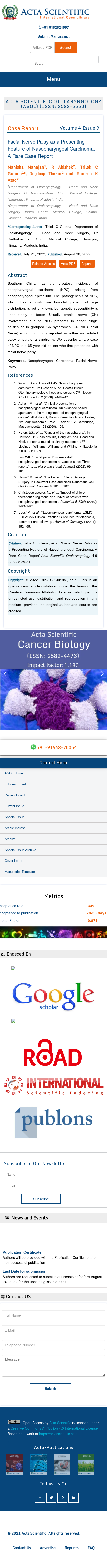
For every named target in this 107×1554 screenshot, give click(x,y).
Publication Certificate (22, 1245)
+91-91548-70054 (57, 747)
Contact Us (22, 1548)
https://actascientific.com (58, 1433)
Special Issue (14, 817)
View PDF (68, 263)
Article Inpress (15, 828)
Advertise (48, 1548)
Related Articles (43, 263)
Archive (10, 839)
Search (66, 47)
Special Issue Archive (20, 850)
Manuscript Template (20, 872)
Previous (5, 680)
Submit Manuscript (54, 36)
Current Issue (14, 806)
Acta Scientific (60, 1422)
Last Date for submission (24, 1264)
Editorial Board (15, 784)
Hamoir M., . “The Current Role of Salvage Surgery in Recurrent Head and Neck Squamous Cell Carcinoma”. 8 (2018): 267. (56, 481)
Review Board (15, 795)
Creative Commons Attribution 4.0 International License (54, 1428)
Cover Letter (13, 861)
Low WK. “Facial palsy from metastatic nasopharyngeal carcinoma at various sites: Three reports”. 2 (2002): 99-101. (55, 464)
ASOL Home (14, 773)
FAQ (91, 1548)
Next (102, 680)
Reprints (87, 263)
